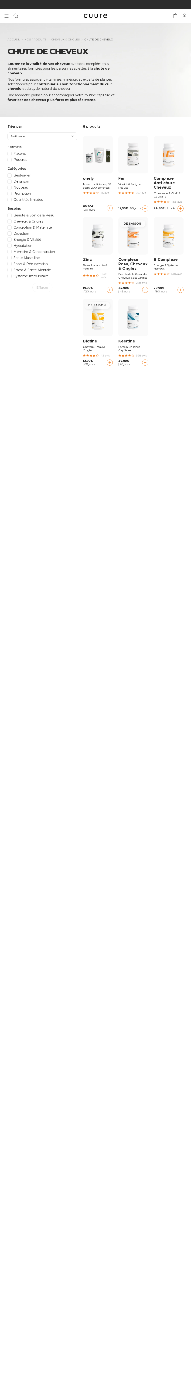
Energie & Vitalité (27, 240)
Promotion (22, 194)
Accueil (13, 39)
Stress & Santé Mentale (32, 270)
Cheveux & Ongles (65, 39)
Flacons (20, 154)
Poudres (20, 160)
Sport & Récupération (31, 264)
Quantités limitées (28, 200)
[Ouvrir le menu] (6, 16)
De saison (21, 181)
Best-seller (22, 175)
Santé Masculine (27, 258)
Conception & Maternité (33, 228)
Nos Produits (35, 39)
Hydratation (23, 246)
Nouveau (21, 188)
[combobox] (42, 136)
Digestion (21, 234)
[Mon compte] (184, 16)
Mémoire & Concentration (34, 252)
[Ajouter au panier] (110, 208)
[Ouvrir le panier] (175, 15)
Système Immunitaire (31, 276)
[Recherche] (16, 16)
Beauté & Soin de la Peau (34, 215)
